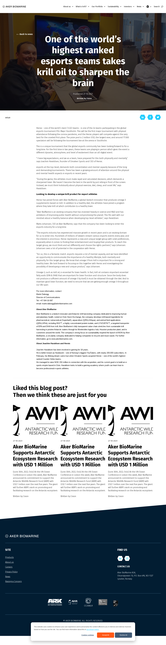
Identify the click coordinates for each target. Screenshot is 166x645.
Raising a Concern (13, 581)
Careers (8, 567)
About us (9, 562)
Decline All (123, 635)
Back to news (26, 34)
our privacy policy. (93, 629)
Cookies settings (87, 635)
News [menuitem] (139, 6)
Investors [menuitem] (128, 6)
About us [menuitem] (67, 6)
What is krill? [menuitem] (81, 6)
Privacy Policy (11, 572)
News (7, 576)
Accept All (105, 635)
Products (9, 557)
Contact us (123, 566)
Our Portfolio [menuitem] (97, 6)
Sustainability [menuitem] (113, 6)
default (7, 118)
